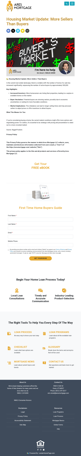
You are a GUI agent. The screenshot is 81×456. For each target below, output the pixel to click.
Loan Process (58, 416)
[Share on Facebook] (8, 31)
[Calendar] (43, 449)
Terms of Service (60, 249)
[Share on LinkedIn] (18, 31)
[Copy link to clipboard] (27, 31)
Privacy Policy (23, 416)
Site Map (23, 425)
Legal (23, 412)
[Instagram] (40, 449)
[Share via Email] (23, 31)
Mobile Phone (13, 241)
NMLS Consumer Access (22, 400)
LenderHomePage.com (47, 453)
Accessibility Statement (23, 420)
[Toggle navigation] (72, 4)
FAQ (58, 429)
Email (10, 233)
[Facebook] (37, 449)
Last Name (12, 224)
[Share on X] (13, 31)
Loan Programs (58, 412)
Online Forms (58, 425)
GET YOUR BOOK (40, 258)
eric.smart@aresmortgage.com (58, 393)
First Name (12, 216)
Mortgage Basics (58, 420)
